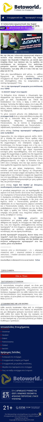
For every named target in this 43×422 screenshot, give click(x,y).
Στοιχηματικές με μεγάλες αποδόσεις (17, 363)
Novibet (5, 335)
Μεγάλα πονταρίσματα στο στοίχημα (17, 367)
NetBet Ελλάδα (33, 78)
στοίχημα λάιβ (7, 116)
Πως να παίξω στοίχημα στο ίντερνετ (17, 370)
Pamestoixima (7, 342)
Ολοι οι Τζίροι (21, 276)
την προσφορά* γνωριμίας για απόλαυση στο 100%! (21, 87)
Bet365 (5, 348)
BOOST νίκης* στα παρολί (15, 92)
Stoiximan (6, 331)
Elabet (4, 338)
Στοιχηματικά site (15, 17)
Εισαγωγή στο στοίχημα (11, 357)
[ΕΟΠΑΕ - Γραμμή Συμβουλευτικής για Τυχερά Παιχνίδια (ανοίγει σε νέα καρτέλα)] (28, 407)
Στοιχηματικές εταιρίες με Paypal (15, 360)
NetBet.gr (23, 218)
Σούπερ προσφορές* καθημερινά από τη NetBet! (21, 131)
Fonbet (5, 345)
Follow (37, 260)
